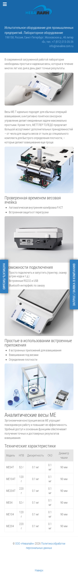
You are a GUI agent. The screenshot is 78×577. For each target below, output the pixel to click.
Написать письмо (4, 276)
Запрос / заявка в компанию (74, 284)
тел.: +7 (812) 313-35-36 (59, 41)
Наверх (39, 570)
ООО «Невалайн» (24, 543)
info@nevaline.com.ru (61, 46)
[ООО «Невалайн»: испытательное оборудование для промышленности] (39, 10)
